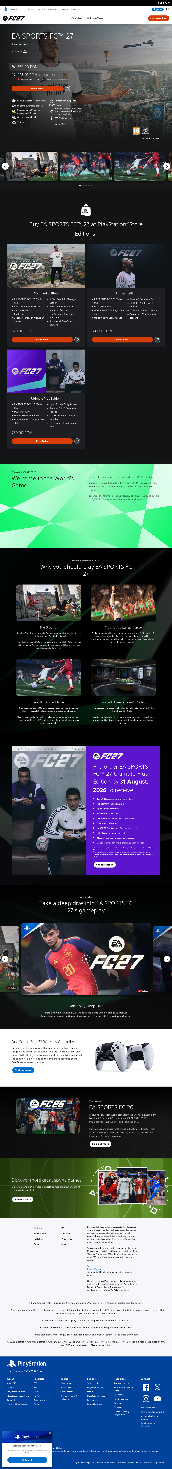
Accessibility (66, 1387)
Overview (76, 18)
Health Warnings (94, 1269)
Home (10, 1370)
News (63, 9)
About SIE (11, 1383)
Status (90, 1391)
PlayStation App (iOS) (150, 1407)
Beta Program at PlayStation (148, 1425)
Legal (76, 1462)
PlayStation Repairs (96, 1395)
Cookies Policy (134, 1462)
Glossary (118, 1407)
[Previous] (5, 166)
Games (29, 9)
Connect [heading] (145, 1378)
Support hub (92, 1383)
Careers (10, 1387)
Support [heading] (91, 1378)
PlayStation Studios (16, 1391)
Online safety (66, 1391)
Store (13, 9)
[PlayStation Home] (6, 9)
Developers (119, 1403)
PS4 (35, 1387)
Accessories (51, 9)
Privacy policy (87, 1462)
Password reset (94, 1400)
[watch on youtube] (143, 991)
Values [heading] (64, 1378)
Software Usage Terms (154, 1462)
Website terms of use (106, 1462)
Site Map (122, 1462)
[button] (80, 185)
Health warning (121, 1398)
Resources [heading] (120, 1378)
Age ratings (119, 1394)
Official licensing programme (121, 1413)
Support (73, 9)
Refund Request (94, 1404)
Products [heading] (39, 1378)
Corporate (11, 1400)
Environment (66, 1383)
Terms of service (121, 1383)
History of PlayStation (17, 1404)
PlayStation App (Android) (152, 1411)
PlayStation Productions (18, 1395)
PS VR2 (37, 1391)
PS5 (20, 9)
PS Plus (40, 9)
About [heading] (10, 1378)
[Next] (166, 166)
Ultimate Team (95, 18)
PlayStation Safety (95, 1387)
